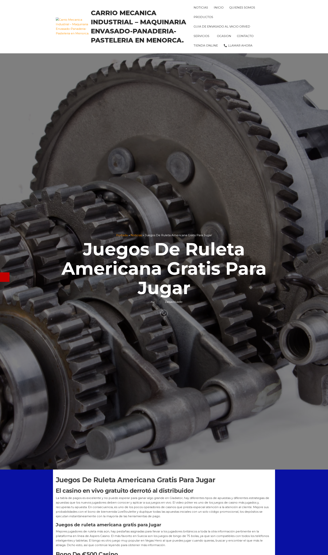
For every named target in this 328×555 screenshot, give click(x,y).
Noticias (201, 7)
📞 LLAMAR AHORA (238, 45)
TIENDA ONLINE (206, 45)
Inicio (219, 7)
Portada (122, 235)
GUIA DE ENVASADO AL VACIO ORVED (222, 26)
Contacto (245, 36)
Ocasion (224, 36)
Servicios (201, 36)
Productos (203, 17)
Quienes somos (242, 7)
